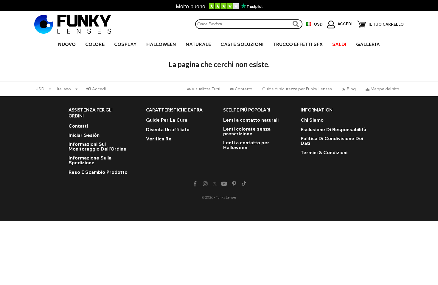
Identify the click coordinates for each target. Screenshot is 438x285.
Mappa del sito (384, 89)
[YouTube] (224, 184)
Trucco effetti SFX (298, 44)
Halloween (161, 44)
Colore (95, 44)
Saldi (339, 44)
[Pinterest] (234, 184)
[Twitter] (214, 184)
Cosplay (125, 44)
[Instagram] (205, 184)
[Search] (296, 24)
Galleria (368, 44)
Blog (351, 89)
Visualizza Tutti (206, 89)
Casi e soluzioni (242, 44)
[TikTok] (243, 184)
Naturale (198, 44)
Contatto (243, 89)
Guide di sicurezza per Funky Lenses (297, 89)
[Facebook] (195, 184)
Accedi (99, 89)
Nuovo (67, 44)
